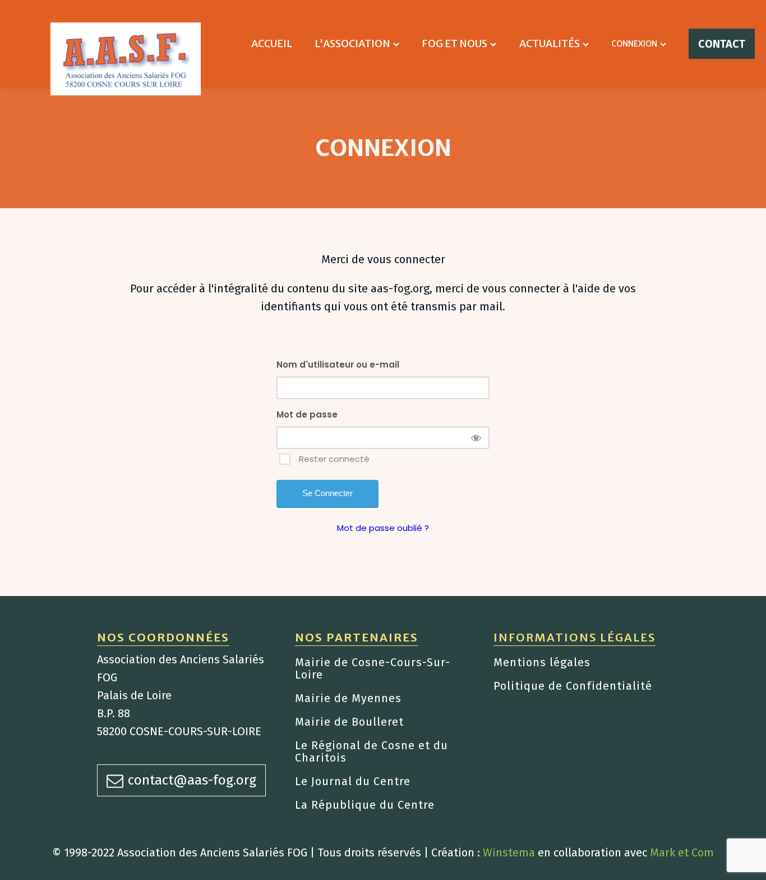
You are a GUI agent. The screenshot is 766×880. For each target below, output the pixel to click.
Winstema (509, 852)
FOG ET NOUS (454, 43)
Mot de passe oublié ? (383, 528)
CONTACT (721, 44)
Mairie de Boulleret (349, 722)
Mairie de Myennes (348, 698)
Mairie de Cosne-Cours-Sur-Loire (372, 668)
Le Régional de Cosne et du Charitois (371, 751)
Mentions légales (541, 662)
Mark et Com (682, 852)
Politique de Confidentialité (572, 686)
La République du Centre (365, 805)
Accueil (271, 43)
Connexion (634, 44)
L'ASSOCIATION (352, 43)
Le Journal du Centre (352, 781)
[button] (181, 780)
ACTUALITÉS (549, 43)
